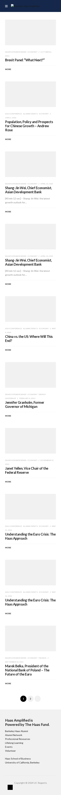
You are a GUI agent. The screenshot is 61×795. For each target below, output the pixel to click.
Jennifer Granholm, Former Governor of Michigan (24, 404)
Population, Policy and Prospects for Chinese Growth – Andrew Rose (29, 126)
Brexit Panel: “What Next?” (24, 60)
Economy (33, 52)
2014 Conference (13, 328)
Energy (42, 394)
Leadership (10, 398)
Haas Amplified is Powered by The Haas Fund (27, 722)
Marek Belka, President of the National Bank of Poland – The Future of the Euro (27, 670)
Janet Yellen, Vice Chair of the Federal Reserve (26, 470)
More (8, 69)
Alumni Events (30, 114)
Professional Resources (17, 738)
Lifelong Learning (14, 742)
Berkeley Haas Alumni (16, 731)
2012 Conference (13, 526)
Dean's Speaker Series (16, 52)
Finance (43, 658)
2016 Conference (13, 114)
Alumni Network (13, 735)
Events (9, 746)
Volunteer (10, 750)
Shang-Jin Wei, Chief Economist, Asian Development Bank (28, 190)
